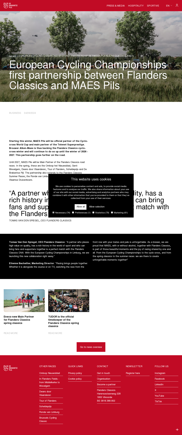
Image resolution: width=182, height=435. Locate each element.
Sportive (153, 6)
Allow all (80, 207)
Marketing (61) (120, 213)
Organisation (103, 379)
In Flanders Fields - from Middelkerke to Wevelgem (49, 382)
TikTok (158, 402)
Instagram (160, 373)
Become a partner (106, 385)
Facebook (160, 379)
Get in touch (103, 373)
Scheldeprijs (45, 407)
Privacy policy (75, 373)
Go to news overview (91, 347)
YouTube (159, 396)
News (12, 56)
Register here (133, 373)
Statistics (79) (102, 213)
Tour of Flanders (47, 401)
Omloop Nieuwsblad (49, 373)
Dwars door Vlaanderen (45, 393)
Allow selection (97, 207)
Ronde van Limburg (49, 412)
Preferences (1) (82, 213)
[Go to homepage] (11, 5)
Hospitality (136, 6)
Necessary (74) (62, 213)
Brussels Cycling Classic (48, 420)
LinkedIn (159, 385)
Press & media (116, 6)
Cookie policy (75, 379)
